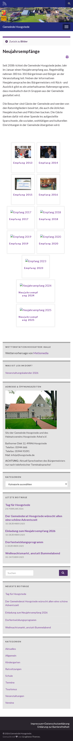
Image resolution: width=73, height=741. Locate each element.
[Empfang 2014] (48, 151)
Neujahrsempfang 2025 (28, 318)
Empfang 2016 (48, 194)
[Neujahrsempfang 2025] (35, 309)
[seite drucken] (67, 56)
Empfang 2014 (48, 162)
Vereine (9, 702)
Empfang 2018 (48, 219)
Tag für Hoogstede (17, 504)
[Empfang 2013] (23, 151)
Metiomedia (40, 353)
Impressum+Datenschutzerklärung (50, 723)
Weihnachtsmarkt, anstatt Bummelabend (32, 553)
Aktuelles (10, 648)
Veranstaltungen (14, 695)
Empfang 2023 (33, 267)
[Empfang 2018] (50, 211)
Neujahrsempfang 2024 (28, 294)
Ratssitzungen (13, 668)
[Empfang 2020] (50, 236)
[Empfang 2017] (20, 211)
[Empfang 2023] (35, 260)
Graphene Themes (31, 736)
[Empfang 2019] (20, 236)
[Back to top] (65, 733)
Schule (9, 675)
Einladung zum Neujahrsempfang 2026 (30, 530)
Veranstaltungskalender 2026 (21, 372)
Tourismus (11, 689)
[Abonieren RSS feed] (4, 2)
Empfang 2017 (19, 219)
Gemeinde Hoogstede (16, 26)
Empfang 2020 (48, 243)
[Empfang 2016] (48, 183)
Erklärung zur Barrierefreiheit (53, 726)
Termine (10, 682)
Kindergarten (12, 662)
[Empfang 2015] (23, 183)
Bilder (24, 41)
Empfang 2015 (23, 194)
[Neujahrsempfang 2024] (35, 285)
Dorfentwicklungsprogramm (24, 542)
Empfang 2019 (19, 243)
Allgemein (10, 655)
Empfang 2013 (23, 162)
